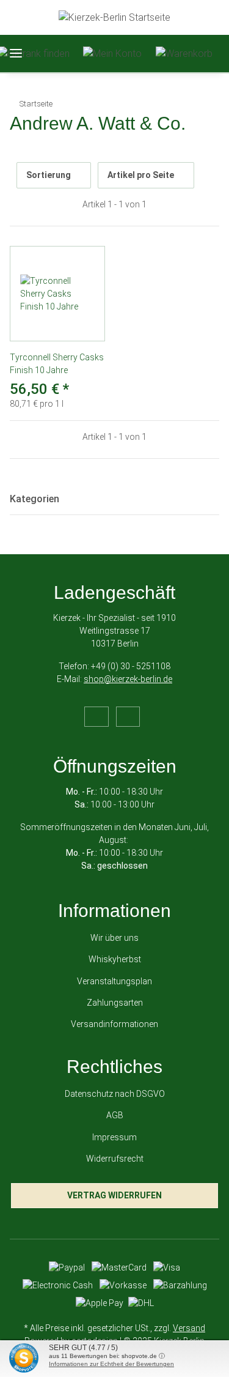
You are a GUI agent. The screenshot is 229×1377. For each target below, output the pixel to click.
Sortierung (48, 175)
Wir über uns (114, 938)
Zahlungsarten (115, 1003)
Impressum (114, 1137)
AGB (114, 1115)
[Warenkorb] (184, 53)
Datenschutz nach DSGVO (115, 1094)
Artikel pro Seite (140, 175)
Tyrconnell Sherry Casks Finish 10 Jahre (57, 363)
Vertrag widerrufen (114, 1195)
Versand (189, 1328)
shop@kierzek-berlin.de (128, 679)
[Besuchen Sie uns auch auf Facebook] (96, 716)
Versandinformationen (114, 1024)
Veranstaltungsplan (114, 981)
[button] (112, 53)
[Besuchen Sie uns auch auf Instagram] (128, 716)
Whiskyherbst (115, 959)
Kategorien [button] (34, 499)
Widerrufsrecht (115, 1159)
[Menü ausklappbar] (16, 53)
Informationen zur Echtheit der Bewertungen (111, 1363)
